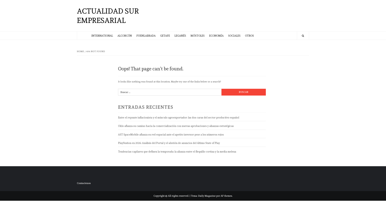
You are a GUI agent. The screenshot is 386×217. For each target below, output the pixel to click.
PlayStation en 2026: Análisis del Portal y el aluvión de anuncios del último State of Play (169, 143)
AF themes (226, 195)
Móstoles (198, 35)
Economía (216, 35)
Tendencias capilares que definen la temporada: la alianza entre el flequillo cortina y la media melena (177, 151)
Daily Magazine (207, 195)
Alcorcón (124, 35)
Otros (249, 35)
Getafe (165, 35)
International (102, 35)
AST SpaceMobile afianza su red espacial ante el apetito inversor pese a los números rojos (171, 134)
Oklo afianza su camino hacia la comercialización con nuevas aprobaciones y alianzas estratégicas (176, 125)
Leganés (180, 35)
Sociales (234, 35)
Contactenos (84, 183)
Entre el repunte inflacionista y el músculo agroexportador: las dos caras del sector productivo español (178, 117)
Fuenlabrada (146, 35)
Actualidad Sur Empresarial (108, 16)
